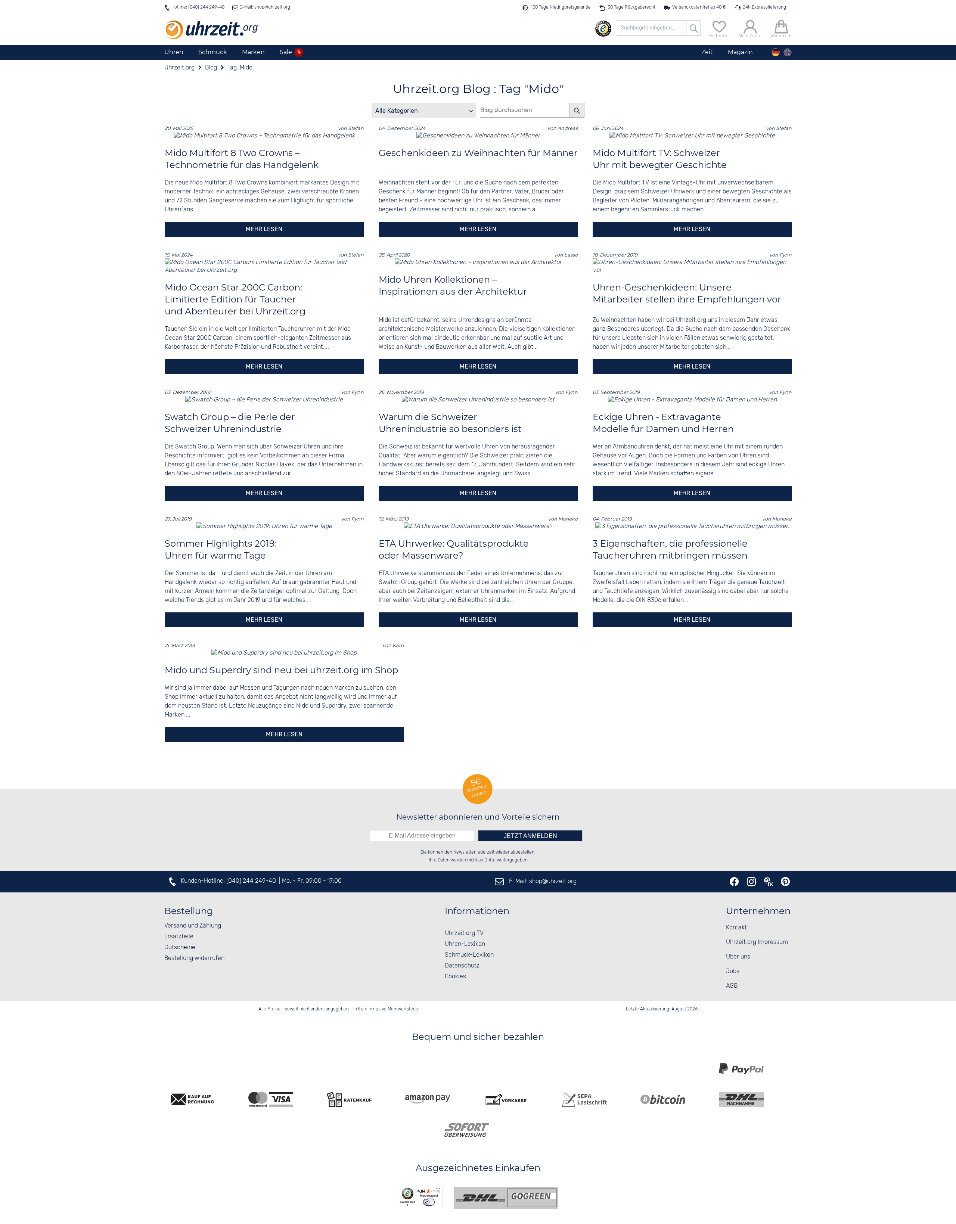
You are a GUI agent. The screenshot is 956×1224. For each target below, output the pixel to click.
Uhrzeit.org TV (464, 933)
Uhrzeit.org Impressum (757, 942)
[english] (787, 52)
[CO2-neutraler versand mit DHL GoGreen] (506, 1198)
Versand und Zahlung (192, 926)
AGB (732, 986)
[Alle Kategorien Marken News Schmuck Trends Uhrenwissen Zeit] (424, 110)
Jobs (732, 971)
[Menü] (438, 1190)
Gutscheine (179, 947)
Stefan (356, 128)
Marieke (568, 519)
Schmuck (212, 52)
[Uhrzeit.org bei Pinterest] (785, 881)
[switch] (429, 1202)
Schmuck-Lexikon (469, 955)
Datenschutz (462, 966)
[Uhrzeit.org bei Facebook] (734, 881)
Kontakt (736, 928)
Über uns (738, 957)
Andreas (568, 128)
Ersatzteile (178, 937)
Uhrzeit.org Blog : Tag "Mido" (478, 88)
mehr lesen (264, 229)
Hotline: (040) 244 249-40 (198, 7)
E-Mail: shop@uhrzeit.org (264, 7)
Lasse (571, 255)
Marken (253, 52)
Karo (398, 645)
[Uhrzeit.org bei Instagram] (751, 881)
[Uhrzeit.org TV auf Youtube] (768, 881)
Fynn (785, 255)
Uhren (173, 52)
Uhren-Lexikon (465, 944)
